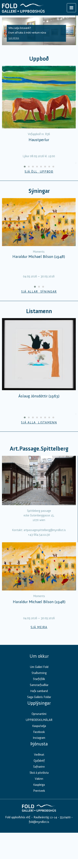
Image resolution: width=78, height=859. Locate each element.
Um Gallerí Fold (39, 667)
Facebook (39, 732)
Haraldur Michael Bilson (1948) (38, 256)
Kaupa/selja (39, 726)
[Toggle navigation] (71, 7)
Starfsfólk (39, 679)
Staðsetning (39, 673)
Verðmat (39, 754)
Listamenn (39, 311)
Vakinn (39, 779)
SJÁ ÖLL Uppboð (39, 171)
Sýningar (39, 190)
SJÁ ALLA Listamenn (39, 422)
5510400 (65, 817)
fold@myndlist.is (39, 822)
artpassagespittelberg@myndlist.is (45, 530)
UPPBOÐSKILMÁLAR (39, 720)
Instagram (39, 738)
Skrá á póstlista (39, 773)
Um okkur (39, 656)
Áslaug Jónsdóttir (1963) (38, 396)
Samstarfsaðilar (39, 685)
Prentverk (39, 791)
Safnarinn (39, 766)
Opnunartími (39, 714)
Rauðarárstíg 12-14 (45, 817)
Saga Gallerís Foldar (39, 697)
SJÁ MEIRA (13, 38)
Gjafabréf (39, 760)
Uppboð (39, 58)
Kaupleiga (39, 785)
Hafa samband (39, 691)
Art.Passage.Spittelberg (39, 448)
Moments (39, 251)
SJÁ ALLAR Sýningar (39, 291)
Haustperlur (39, 139)
